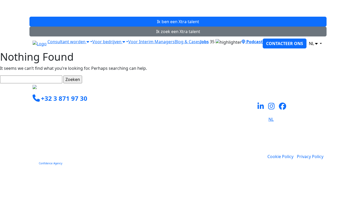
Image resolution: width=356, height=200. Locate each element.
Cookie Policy (280, 156)
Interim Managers (199, 108)
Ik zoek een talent (178, 31)
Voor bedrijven (107, 42)
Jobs (204, 42)
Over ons (190, 127)
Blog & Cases (187, 42)
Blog (185, 140)
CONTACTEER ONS (284, 43)
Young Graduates (198, 115)
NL (312, 43)
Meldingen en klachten (203, 146)
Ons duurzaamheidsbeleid (207, 133)
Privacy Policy (310, 156)
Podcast (254, 42)
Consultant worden (67, 42)
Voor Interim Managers (151, 42)
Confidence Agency (50, 163)
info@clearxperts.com (61, 110)
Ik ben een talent (178, 21)
